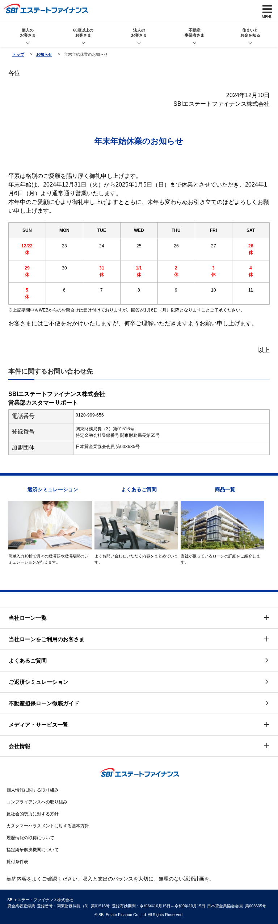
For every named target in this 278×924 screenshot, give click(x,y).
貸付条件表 (17, 861)
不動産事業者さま (195, 32)
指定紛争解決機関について (33, 849)
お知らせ (44, 54)
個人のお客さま (28, 32)
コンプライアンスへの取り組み (37, 801)
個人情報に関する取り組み (33, 790)
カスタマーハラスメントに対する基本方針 (48, 825)
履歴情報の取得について (30, 837)
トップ (18, 54)
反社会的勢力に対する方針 (33, 813)
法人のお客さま (139, 32)
